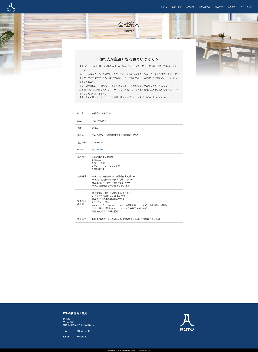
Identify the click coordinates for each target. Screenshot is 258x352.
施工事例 (219, 7)
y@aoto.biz (97, 150)
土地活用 (190, 7)
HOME (164, 7)
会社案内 (232, 7)
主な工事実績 (204, 7)
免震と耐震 (176, 7)
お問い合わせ (246, 7)
